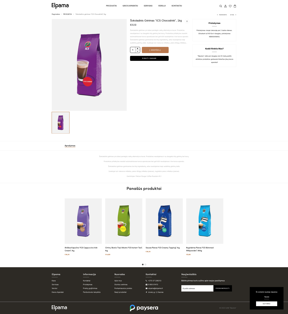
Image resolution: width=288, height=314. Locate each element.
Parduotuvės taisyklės (92, 292)
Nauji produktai (120, 292)
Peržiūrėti (223, 14)
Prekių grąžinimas (90, 288)
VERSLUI (162, 6)
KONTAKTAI (177, 6)
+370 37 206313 (154, 281)
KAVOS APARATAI (130, 6)
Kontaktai (86, 281)
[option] (89, 65)
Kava (54, 281)
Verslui (54, 288)
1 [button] (143, 264)
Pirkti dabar (149, 58)
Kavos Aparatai (58, 292)
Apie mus (118, 281)
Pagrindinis (56, 14)
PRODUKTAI (111, 6)
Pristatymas (87, 284)
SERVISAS (148, 6)
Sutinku (266, 304)
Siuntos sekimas (120, 284)
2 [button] (145, 264)
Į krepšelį (155, 50)
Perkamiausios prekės (123, 288)
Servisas (55, 284)
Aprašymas (70, 146)
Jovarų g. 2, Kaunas (155, 292)
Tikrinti (266, 297)
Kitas (232, 14)
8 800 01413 (153, 284)
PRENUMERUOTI (223, 288)
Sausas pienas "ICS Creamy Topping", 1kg (163, 248)
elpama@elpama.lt (155, 288)
